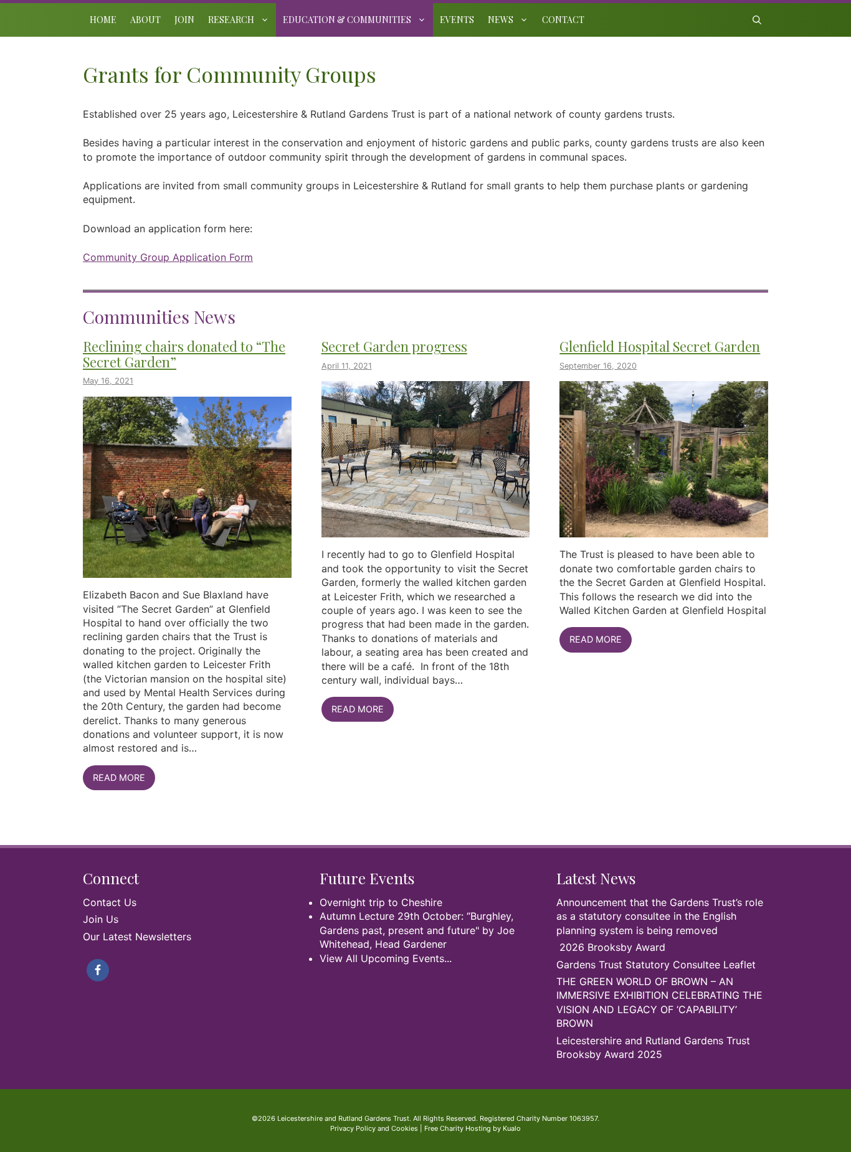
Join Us (100, 919)
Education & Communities (347, 20)
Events (457, 20)
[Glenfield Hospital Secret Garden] (663, 530)
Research (231, 20)
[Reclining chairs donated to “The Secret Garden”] (187, 571)
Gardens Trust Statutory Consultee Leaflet (656, 964)
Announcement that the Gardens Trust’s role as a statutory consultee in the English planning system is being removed (659, 916)
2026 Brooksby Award (612, 947)
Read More (119, 777)
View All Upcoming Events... (386, 958)
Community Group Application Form (168, 257)
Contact (563, 20)
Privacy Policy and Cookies (374, 1128)
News (500, 20)
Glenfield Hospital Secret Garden (659, 346)
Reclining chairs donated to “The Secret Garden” (184, 354)
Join (184, 20)
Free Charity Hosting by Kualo (472, 1128)
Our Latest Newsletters (137, 936)
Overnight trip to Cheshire (381, 902)
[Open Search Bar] (757, 20)
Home (103, 20)
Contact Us (109, 902)
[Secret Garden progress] (425, 530)
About (145, 20)
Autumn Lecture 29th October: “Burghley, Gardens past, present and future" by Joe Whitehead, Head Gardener (417, 930)
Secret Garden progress (394, 346)
